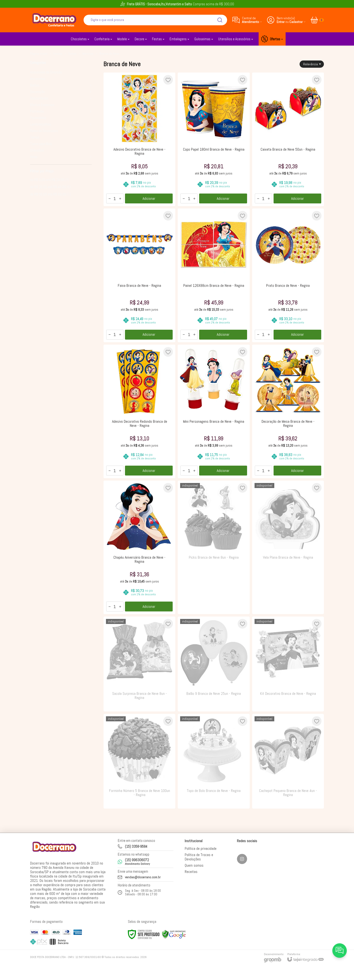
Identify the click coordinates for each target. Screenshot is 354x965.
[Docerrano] (54, 20)
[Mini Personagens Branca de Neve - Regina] (213, 411)
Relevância (310, 64)
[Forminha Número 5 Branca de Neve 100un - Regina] (139, 761)
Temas (72, 54)
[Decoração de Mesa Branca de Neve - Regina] (288, 411)
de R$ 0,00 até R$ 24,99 (49, 179)
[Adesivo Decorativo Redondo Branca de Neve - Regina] (139, 411)
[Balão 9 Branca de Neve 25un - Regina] (213, 664)
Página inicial (38, 54)
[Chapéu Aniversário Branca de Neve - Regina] (139, 547)
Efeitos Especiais (42, 105)
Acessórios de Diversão (46, 72)
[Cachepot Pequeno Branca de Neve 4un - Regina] (288, 761)
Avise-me (213, 604)
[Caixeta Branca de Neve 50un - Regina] (288, 139)
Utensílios (37, 150)
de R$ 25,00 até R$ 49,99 (50, 187)
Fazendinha (38, 118)
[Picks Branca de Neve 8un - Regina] (213, 547)
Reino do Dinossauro (44, 131)
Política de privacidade (200, 848)
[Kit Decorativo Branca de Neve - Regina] (288, 664)
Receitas (191, 871)
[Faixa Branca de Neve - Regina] (139, 275)
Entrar (281, 22)
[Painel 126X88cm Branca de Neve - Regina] (213, 275)
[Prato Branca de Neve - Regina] (288, 275)
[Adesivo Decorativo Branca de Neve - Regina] (139, 139)
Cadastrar (296, 22)
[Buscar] (219, 20)
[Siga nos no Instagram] (242, 859)
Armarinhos (38, 79)
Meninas (88, 54)
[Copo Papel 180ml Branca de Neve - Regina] (213, 139)
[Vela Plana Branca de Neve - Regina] (288, 547)
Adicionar (149, 198)
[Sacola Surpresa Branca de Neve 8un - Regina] (139, 664)
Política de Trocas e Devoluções (199, 857)
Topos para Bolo (41, 144)
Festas (57, 54)
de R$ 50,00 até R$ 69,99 (50, 194)
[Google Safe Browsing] (174, 934)
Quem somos (194, 865)
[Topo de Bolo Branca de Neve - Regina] (213, 761)
